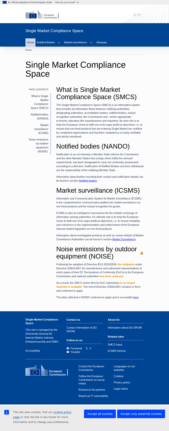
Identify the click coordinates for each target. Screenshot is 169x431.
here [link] (135, 297)
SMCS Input (115, 344)
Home (30, 42)
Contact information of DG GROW (82, 329)
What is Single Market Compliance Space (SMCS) (39, 102)
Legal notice (121, 388)
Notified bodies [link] (88, 180)
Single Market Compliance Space (41, 321)
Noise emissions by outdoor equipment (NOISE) (38, 145)
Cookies (118, 376)
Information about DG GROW (125, 327)
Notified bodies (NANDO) (39, 116)
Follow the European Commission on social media (91, 380)
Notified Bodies (46, 42)
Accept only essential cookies (141, 414)
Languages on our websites (124, 368)
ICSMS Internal (117, 350)
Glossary (101, 42)
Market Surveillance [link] (124, 239)
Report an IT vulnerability (93, 396)
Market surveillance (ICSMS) (41, 129)
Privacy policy (122, 382)
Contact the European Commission (91, 368)
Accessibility (32, 350)
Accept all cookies (100, 414)
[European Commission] (49, 371)
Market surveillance (75, 42)
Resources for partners (92, 389)
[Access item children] (59, 42)
